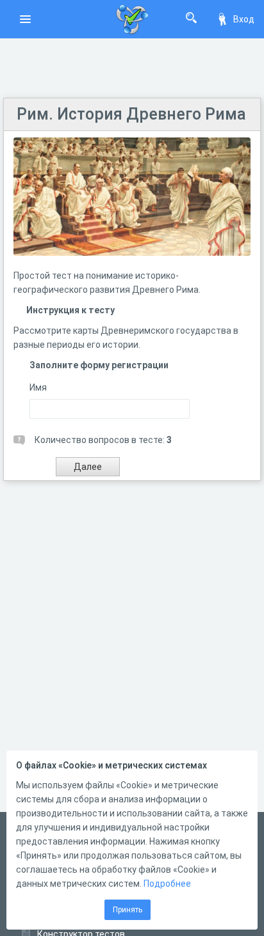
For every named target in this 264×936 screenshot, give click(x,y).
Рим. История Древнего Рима (131, 114)
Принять (127, 909)
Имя (38, 387)
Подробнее (167, 883)
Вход (243, 19)
